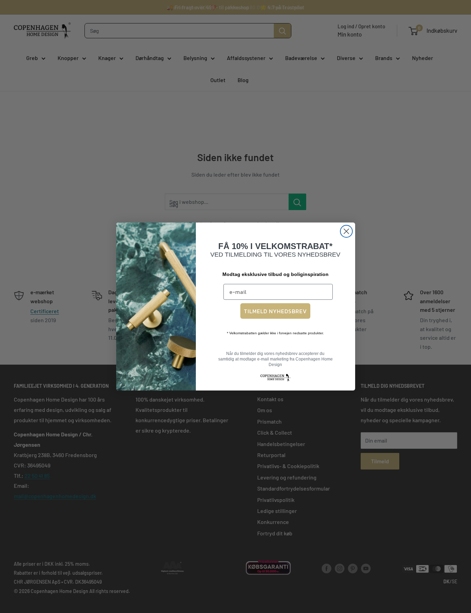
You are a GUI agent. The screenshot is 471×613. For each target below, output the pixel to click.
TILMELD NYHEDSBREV (275, 311)
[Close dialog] (346, 231)
